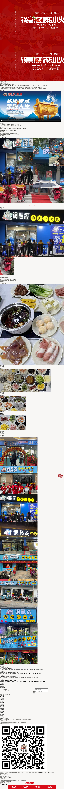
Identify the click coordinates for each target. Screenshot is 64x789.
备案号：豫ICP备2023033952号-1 (48, 772)
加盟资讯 (2, 709)
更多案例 (2, 664)
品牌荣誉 (2, 707)
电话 (34, 691)
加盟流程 (2, 711)
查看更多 (2, 684)
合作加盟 (2, 699)
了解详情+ (2, 90)
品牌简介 (2, 701)
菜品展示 (2, 702)
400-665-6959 (6, 690)
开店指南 (2, 715)
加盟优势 (2, 717)
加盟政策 (2, 705)
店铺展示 (2, 696)
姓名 (34, 689)
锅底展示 (2, 708)
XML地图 (39, 772)
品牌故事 (2, 695)
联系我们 (2, 712)
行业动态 (2, 704)
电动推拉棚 (2, 687)
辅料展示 (2, 714)
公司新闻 (2, 698)
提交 (34, 692)
